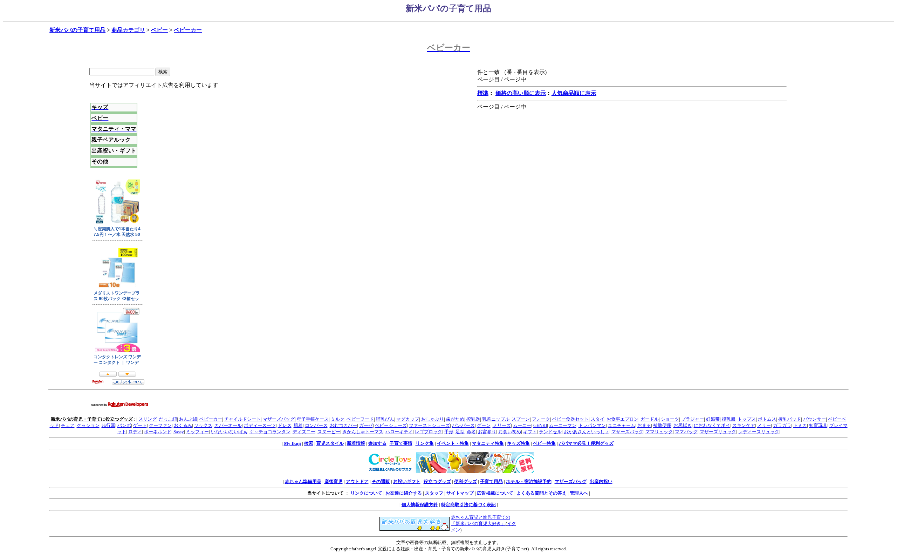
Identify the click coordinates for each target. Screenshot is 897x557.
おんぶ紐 (188, 419)
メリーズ (502, 425)
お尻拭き (682, 425)
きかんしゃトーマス (362, 431)
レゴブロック (428, 431)
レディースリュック (758, 431)
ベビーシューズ (391, 425)
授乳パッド (789, 419)
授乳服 (728, 419)
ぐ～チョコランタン (269, 431)
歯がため (455, 419)
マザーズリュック (718, 431)
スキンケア (743, 425)
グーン (484, 425)
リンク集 (425, 443)
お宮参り (487, 431)
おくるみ (183, 425)
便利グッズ (465, 481)
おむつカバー (343, 425)
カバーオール (228, 425)
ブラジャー (692, 419)
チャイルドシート (242, 419)
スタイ (597, 419)
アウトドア (357, 481)
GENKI (540, 425)
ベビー (159, 30)
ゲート (140, 425)
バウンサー (814, 419)
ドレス (285, 425)
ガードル (650, 419)
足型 (460, 431)
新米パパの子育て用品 (77, 30)
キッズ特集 (518, 443)
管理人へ (579, 493)
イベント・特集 (453, 443)
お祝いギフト (406, 481)
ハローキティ (399, 431)
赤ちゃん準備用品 (303, 481)
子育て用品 (491, 481)
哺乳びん (385, 419)
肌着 (298, 425)
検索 (308, 443)
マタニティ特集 (488, 443)
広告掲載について (495, 493)
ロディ (135, 431)
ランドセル (550, 431)
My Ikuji (292, 443)
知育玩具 (818, 425)
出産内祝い (601, 481)
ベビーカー (188, 30)
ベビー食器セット (570, 419)
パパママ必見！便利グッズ (586, 443)
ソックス (203, 425)
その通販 (381, 481)
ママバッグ (686, 431)
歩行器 (108, 425)
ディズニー (304, 431)
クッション (88, 425)
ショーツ (670, 419)
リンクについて (366, 493)
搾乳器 (473, 419)
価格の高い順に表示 (520, 93)
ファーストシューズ (429, 425)
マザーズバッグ (279, 419)
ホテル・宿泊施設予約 (529, 481)
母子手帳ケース (313, 419)
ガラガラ (782, 425)
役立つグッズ (437, 481)
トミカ (800, 425)
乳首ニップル (495, 419)
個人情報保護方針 (420, 504)
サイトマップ (460, 493)
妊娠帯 (713, 419)
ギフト (530, 431)
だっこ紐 (168, 419)
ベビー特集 (544, 443)
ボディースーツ (260, 425)
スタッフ (434, 493)
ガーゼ (366, 425)
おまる (644, 425)
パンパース (463, 425)
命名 (471, 431)
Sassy (178, 431)
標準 (482, 93)
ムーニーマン (562, 425)
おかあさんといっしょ (586, 431)
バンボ (124, 425)
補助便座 (662, 425)
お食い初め (509, 431)
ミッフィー (197, 431)
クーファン (160, 425)
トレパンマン (592, 425)
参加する (377, 443)
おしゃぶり (432, 419)
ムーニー (522, 425)
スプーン (521, 419)
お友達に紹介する (403, 493)
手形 (448, 431)
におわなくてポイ (712, 425)
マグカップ (407, 419)
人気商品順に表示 (574, 93)
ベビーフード (360, 419)
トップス (747, 419)
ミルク (337, 419)
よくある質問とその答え (541, 493)
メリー (764, 425)
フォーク (541, 419)
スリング (147, 419)
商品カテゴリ (128, 30)
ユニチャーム (621, 425)
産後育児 (333, 481)
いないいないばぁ (229, 431)
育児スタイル (330, 443)
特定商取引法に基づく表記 (468, 504)
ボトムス (767, 419)
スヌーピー (328, 431)
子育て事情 (401, 443)
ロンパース (316, 425)
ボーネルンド (157, 431)
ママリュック (659, 431)
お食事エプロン (622, 419)
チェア (68, 425)
